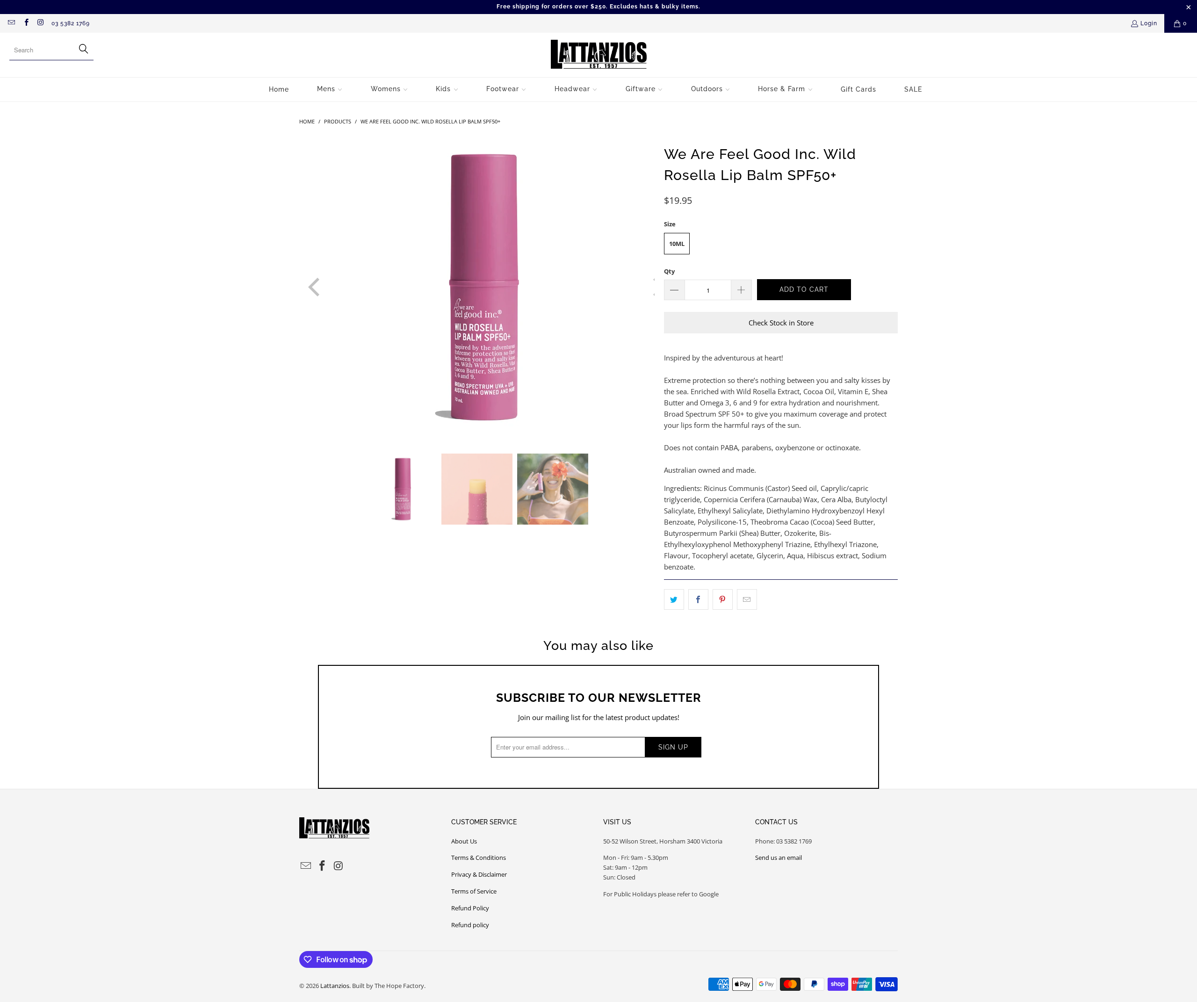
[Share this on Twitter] (674, 599)
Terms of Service (474, 891)
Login (1148, 23)
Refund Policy (470, 908)
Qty (669, 271)
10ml (677, 243)
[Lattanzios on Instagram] (40, 23)
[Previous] (306, 287)
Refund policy (470, 925)
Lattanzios (334, 985)
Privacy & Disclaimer (479, 874)
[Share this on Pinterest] (723, 599)
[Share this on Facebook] (698, 599)
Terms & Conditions (478, 857)
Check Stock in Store (781, 322)
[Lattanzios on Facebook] (25, 23)
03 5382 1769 (70, 23)
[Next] (647, 287)
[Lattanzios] (599, 55)
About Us (464, 841)
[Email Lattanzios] (11, 23)
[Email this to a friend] (747, 599)
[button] (330, 89)
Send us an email (778, 857)
